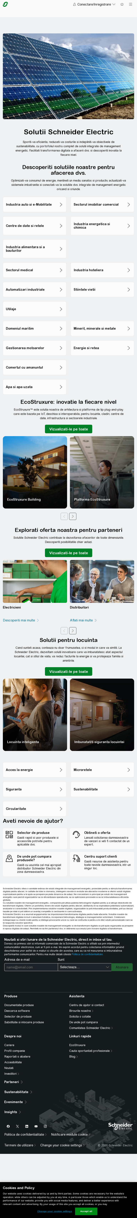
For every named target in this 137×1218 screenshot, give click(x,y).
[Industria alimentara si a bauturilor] (34, 238)
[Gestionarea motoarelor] (34, 339)
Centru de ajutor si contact (86, 1005)
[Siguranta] (34, 780)
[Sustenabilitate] (102, 780)
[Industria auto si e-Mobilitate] (34, 196)
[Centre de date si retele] (34, 215)
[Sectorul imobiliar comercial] (102, 196)
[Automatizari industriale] (34, 281)
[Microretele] (102, 761)
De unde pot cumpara (83, 1022)
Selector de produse (18, 1016)
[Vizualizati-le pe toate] (68, 429)
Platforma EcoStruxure (92, 499)
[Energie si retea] (102, 339)
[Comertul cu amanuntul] (34, 359)
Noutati (8, 1068)
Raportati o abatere (17, 1056)
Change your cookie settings (54, 1211)
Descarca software (17, 1011)
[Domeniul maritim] (34, 320)
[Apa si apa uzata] (34, 378)
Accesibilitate (13, 1062)
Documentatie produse (19, 1005)
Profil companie (14, 1051)
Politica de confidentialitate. (87, 954)
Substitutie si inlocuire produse (24, 1022)
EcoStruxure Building (24, 499)
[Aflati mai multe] (83, 620)
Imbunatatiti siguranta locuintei (99, 742)
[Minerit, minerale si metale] (102, 320)
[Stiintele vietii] (102, 281)
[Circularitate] (34, 800)
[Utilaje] (34, 300)
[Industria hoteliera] (102, 261)
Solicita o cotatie (80, 1016)
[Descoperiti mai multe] (21, 620)
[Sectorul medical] (34, 261)
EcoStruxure (77, 1045)
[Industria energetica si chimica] (102, 215)
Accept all (86, 1211)
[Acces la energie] (34, 761)
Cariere (9, 1045)
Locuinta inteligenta (23, 742)
